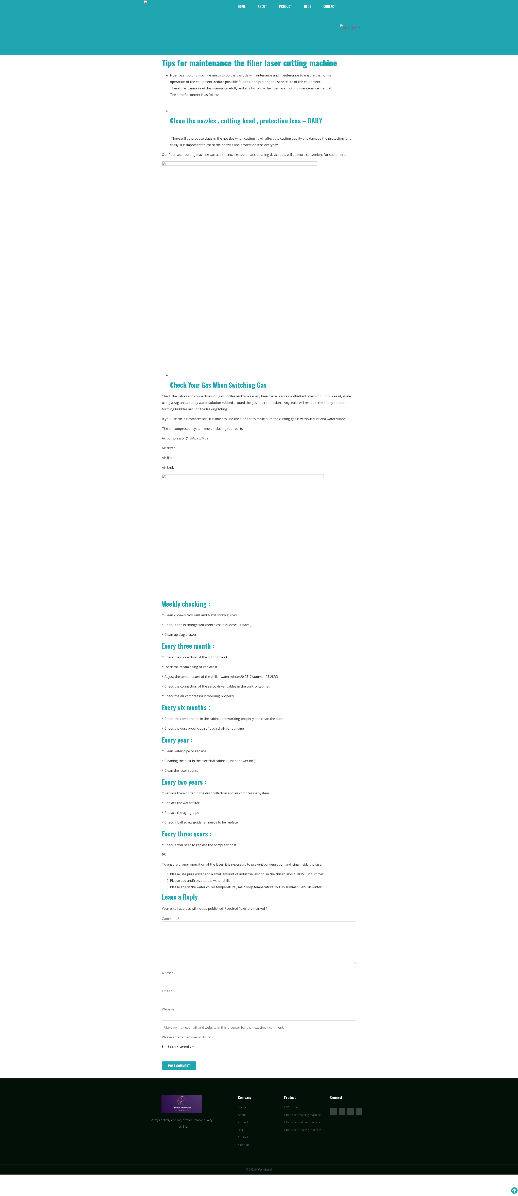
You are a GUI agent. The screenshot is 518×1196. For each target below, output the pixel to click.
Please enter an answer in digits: (186, 1037)
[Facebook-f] (333, 1111)
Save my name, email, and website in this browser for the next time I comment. (224, 1027)
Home (242, 6)
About (262, 6)
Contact (329, 6)
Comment (170, 918)
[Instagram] (359, 1111)
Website (168, 1009)
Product (285, 6)
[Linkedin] (350, 1111)
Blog (307, 6)
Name (168, 972)
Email (167, 991)
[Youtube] (342, 1111)
